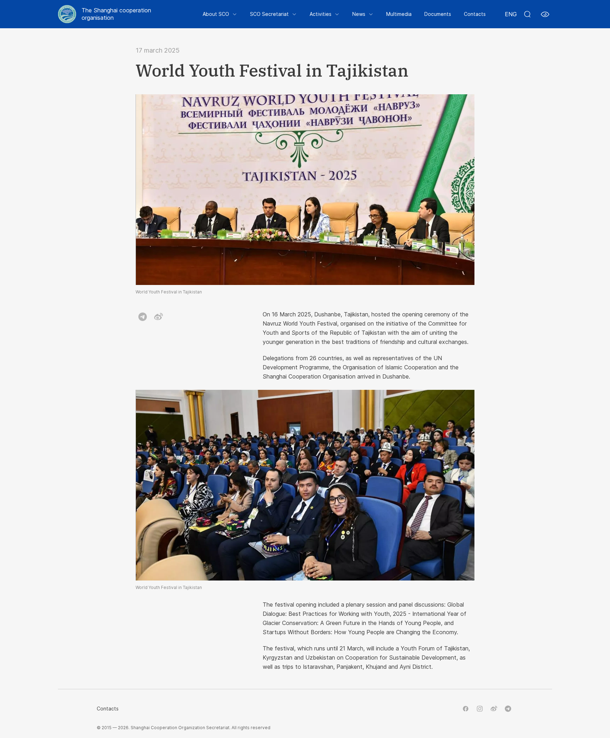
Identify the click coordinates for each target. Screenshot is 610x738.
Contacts (475, 14)
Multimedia (399, 14)
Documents (437, 14)
